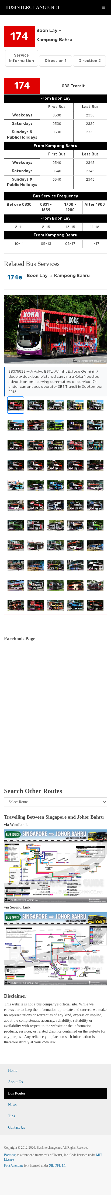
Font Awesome (13, 1165)
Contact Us (16, 1127)
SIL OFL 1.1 (57, 1165)
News (12, 1105)
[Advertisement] (55, 721)
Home (12, 1071)
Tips (11, 1116)
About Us (15, 1082)
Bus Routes (16, 1093)
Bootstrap (10, 1155)
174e (14, 277)
